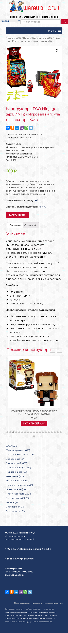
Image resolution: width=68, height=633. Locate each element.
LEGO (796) (11, 445)
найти (37, 200)
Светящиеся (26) (15, 506)
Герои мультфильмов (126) (20, 454)
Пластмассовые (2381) (18, 493)
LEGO (19, 38)
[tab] (15, 225)
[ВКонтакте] (8, 128)
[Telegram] (31, 128)
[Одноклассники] (12, 128)
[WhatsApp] (26, 128)
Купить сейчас (17, 214)
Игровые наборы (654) (18, 467)
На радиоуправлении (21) (19, 485)
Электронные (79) (15, 511)
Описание (15, 225)
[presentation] (52, 350)
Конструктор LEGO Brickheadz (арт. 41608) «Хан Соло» (34, 412)
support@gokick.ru (23, 558)
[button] (52, 30)
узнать (42, 206)
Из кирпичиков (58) (16, 472)
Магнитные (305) (15, 476)
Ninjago (27, 38)
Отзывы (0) (30, 225)
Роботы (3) (12, 502)
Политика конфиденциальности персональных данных (38, 603)
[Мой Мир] (17, 128)
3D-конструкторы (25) (18, 450)
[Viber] (22, 128)
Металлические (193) (17, 480)
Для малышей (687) (16, 463)
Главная (10, 38)
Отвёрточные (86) (16, 489)
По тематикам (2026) (17, 498)
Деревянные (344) (16, 459)
